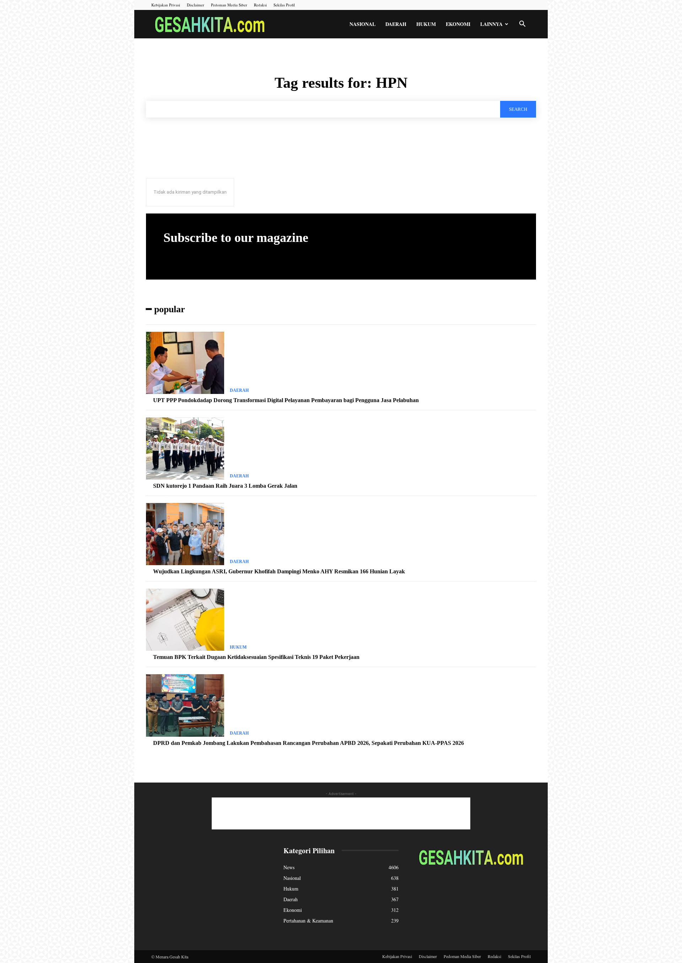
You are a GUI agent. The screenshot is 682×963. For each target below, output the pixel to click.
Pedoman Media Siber (229, 4)
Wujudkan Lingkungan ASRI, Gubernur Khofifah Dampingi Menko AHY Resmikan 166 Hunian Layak (279, 571)
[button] (522, 24)
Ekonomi (458, 24)
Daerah (395, 24)
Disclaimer (195, 4)
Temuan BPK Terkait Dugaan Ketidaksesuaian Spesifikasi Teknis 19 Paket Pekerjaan (256, 657)
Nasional (362, 24)
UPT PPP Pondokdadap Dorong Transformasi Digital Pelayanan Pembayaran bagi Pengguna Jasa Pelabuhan (286, 400)
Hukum (426, 24)
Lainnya (491, 24)
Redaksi (260, 4)
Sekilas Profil (284, 4)
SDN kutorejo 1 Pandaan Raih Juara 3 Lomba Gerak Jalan (225, 486)
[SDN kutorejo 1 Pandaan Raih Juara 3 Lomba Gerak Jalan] (185, 448)
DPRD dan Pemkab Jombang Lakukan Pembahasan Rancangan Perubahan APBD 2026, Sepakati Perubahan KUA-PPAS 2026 (308, 743)
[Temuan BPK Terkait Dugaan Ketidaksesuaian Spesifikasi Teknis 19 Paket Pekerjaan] (185, 620)
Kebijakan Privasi (165, 4)
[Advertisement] (341, 813)
